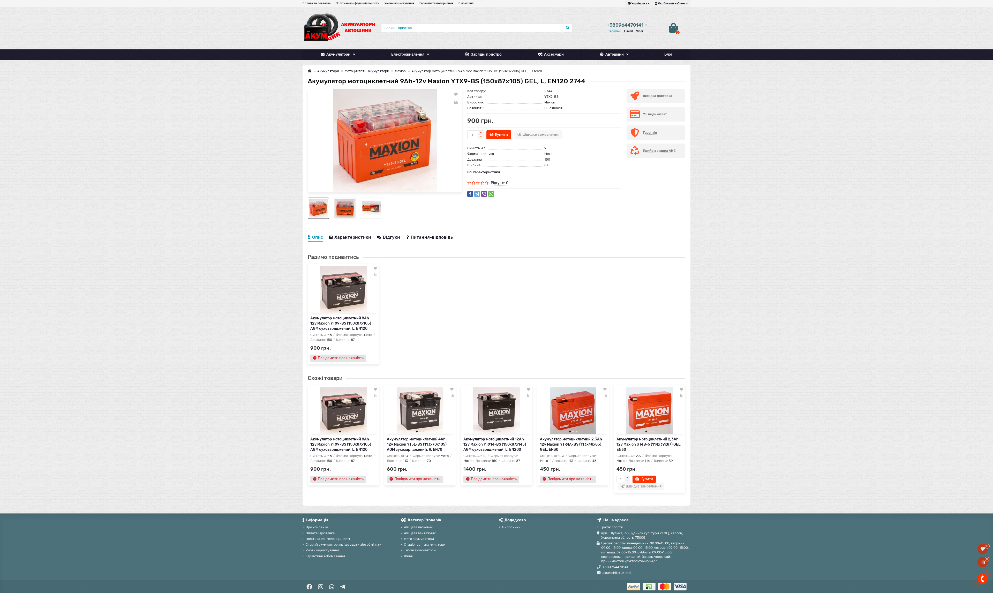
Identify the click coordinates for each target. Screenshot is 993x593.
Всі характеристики (483, 172)
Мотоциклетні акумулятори (367, 71)
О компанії (465, 3)
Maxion (400, 71)
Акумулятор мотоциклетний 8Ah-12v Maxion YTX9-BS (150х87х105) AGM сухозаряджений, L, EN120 (340, 323)
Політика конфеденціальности (357, 3)
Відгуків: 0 (499, 183)
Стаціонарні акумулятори (424, 544)
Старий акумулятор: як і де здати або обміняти (343, 544)
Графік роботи (611, 527)
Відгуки (392, 237)
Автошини (614, 54)
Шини (408, 556)
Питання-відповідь (432, 237)
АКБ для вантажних (420, 533)
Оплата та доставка (316, 3)
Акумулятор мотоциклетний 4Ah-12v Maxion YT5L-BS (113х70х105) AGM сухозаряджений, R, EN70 (417, 444)
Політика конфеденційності (328, 539)
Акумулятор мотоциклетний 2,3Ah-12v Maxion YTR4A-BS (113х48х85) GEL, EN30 (572, 444)
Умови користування (399, 3)
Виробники (511, 527)
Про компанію (317, 527)
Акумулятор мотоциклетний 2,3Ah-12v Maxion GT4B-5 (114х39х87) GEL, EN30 (648, 444)
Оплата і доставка (320, 533)
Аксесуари (554, 54)
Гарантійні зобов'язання (325, 556)
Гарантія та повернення (436, 3)
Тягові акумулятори (420, 550)
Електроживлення (407, 54)
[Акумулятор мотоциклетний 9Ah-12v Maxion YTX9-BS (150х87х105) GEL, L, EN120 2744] (385, 140)
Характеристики (352, 237)
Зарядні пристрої (486, 54)
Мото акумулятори (419, 539)
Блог (668, 54)
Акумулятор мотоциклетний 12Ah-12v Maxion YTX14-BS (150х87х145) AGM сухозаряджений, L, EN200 (494, 444)
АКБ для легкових (418, 527)
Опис (317, 237)
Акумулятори (338, 54)
